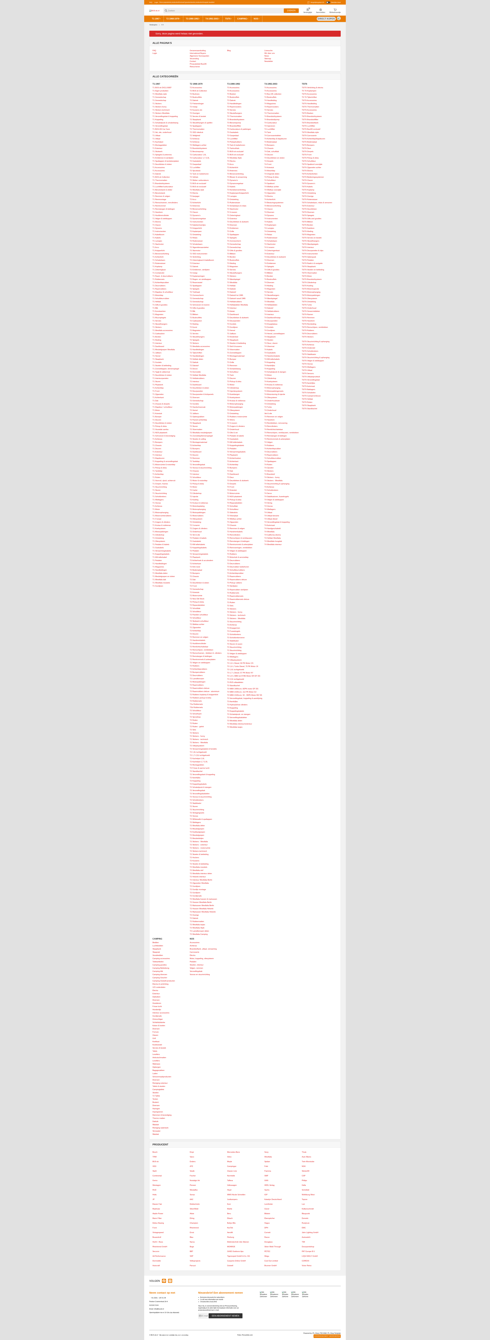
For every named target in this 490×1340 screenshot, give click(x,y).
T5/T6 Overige (308, 196)
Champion (194, 1223)
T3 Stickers (231, 276)
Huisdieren (156, 1003)
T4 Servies (268, 110)
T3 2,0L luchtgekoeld (235, 679)
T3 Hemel (231, 330)
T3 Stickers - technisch (236, 615)
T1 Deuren (156, 420)
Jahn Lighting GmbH (310, 1232)
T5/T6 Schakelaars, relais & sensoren (317, 203)
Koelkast (155, 1041)
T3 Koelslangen (233, 394)
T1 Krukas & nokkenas (161, 525)
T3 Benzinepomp (234, 123)
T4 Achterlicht (269, 199)
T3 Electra (231, 161)
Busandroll (156, 1237)
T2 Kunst (193, 327)
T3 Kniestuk (232, 490)
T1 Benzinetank (158, 193)
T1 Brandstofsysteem (161, 183)
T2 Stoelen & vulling (198, 439)
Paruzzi (193, 1265)
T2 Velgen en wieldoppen (200, 663)
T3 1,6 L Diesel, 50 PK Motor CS (240, 663)
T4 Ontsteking (270, 231)
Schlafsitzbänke (158, 1022)
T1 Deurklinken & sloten (162, 164)
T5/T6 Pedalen (308, 260)
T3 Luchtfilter (232, 139)
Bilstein (267, 1213)
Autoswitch (306, 1237)
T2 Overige (194, 915)
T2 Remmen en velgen (199, 637)
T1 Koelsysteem (159, 528)
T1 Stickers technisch (161, 110)
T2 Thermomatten (197, 129)
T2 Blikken (194, 314)
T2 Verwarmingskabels (199, 554)
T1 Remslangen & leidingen (163, 209)
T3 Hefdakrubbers (234, 302)
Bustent (155, 1102)
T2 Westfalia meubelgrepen (201, 433)
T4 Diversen (269, 212)
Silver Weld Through (272, 1247)
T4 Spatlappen (270, 461)
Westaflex (194, 1190)
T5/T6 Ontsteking (309, 193)
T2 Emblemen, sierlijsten (200, 270)
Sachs (266, 1190)
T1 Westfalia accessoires (162, 330)
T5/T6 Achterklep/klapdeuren (313, 139)
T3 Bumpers (232, 468)
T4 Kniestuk (269, 167)
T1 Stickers (157, 103)
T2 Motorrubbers (196, 516)
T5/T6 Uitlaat (307, 370)
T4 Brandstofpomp (271, 119)
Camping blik (157, 971)
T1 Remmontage (159, 199)
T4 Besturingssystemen (273, 203)
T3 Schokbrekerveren (236, 638)
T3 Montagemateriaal (235, 356)
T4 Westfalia (269, 302)
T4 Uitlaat (268, 512)
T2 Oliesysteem (196, 519)
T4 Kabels (268, 222)
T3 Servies (231, 110)
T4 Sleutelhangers (271, 295)
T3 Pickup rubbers (234, 583)
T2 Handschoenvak (197, 407)
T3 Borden (231, 257)
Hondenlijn (156, 1010)
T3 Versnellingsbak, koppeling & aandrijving (244, 698)
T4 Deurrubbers (270, 452)
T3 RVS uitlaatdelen (235, 682)
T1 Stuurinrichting (159, 487)
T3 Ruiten (231, 602)
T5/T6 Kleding (307, 231)
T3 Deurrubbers (233, 560)
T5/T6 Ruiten (307, 402)
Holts (154, 1195)
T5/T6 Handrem (308, 321)
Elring (192, 1218)
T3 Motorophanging (235, 404)
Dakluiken (156, 997)
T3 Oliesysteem (233, 410)
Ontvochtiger (157, 1019)
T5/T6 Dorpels (307, 151)
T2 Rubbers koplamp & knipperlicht (204, 695)
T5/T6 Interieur (308, 247)
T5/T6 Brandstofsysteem (312, 116)
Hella (304, 1185)
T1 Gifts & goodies (159, 305)
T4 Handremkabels (272, 356)
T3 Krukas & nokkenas (236, 401)
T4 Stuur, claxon (271, 343)
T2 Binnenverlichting (198, 209)
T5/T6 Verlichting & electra (312, 88)
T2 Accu (193, 199)
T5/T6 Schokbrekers (310, 351)
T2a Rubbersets (196, 704)
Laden (155, 1073)
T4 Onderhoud (270, 410)
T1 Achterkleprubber (160, 282)
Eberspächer (269, 1218)
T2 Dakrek (194, 100)
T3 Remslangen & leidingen (238, 541)
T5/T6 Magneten (308, 234)
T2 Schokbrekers (197, 800)
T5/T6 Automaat (308, 386)
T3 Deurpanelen (233, 321)
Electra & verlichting (160, 984)
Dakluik (155, 1121)
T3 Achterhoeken (234, 458)
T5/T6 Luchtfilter (308, 126)
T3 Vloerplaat (232, 516)
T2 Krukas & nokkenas (199, 503)
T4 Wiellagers (269, 509)
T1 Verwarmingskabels (161, 551)
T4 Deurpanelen (271, 321)
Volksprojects (195, 1261)
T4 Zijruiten (269, 468)
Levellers (156, 1054)
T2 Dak (193, 580)
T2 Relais (193, 238)
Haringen (156, 1109)
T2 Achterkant (195, 564)
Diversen (156, 1000)
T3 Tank (230, 375)
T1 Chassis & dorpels (161, 404)
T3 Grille (230, 231)
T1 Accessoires (158, 167)
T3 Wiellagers (232, 657)
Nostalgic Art (195, 1180)
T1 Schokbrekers (159, 496)
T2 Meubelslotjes (197, 838)
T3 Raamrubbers (234, 576)
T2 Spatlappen (196, 126)
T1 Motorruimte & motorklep (163, 464)
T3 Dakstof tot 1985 (235, 295)
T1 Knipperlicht (158, 250)
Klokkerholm (195, 1204)
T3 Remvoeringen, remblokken (239, 548)
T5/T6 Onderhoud (309, 308)
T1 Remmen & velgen (161, 196)
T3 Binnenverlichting (235, 174)
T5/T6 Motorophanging (311, 292)
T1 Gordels (157, 362)
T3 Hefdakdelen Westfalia (237, 305)
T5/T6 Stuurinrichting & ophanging (315, 341)
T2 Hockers (194, 857)
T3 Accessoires (233, 88)
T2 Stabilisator (195, 803)
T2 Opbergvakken (197, 417)
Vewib (192, 1171)
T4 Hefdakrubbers (271, 311)
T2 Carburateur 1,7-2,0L (200, 158)
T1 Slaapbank (158, 359)
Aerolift (230, 1232)
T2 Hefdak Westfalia (198, 375)
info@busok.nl (159, 1309)
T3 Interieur (232, 308)
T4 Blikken (268, 273)
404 (162, 25)
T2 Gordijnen (195, 886)
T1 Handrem (157, 212)
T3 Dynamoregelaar (235, 183)
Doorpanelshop (308, 1247)
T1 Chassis (157, 445)
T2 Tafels (156, 1096)
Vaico (192, 1157)
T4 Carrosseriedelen (272, 135)
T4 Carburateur (270, 123)
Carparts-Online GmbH (236, 1261)
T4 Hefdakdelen (270, 305)
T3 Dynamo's (232, 180)
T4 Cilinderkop (270, 378)
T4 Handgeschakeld (272, 528)
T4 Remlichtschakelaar (273, 429)
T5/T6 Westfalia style (310, 132)
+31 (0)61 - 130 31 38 (158, 1298)
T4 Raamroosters (271, 107)
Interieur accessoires (160, 1013)
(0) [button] (317, 2)
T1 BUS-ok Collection (161, 177)
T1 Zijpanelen (158, 394)
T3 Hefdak (231, 286)
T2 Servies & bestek (198, 116)
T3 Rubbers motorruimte (237, 417)
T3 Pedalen (231, 449)
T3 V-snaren (232, 212)
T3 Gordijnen (232, 327)
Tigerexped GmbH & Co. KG (238, 1256)
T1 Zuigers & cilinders (161, 522)
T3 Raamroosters (234, 107)
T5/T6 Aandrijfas (308, 383)
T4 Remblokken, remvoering (275, 423)
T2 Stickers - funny (197, 736)
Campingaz (231, 1166)
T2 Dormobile (195, 372)
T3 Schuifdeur (232, 372)
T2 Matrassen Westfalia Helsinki (203, 912)
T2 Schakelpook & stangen (200, 787)
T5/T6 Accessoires (309, 94)
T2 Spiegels (194, 289)
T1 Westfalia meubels (161, 583)
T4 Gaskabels (270, 353)
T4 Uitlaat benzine (271, 516)
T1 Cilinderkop (158, 535)
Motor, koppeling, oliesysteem (202, 958)
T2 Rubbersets (196, 701)
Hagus (267, 1223)
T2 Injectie (194, 496)
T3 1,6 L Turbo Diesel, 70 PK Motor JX (242, 666)
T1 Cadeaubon (158, 334)
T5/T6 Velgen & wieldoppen (313, 361)
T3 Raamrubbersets (235, 596)
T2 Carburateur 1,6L (198, 155)
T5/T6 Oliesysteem (309, 298)
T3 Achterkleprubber (235, 573)
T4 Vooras (268, 506)
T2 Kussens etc (196, 110)
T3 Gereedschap (234, 244)
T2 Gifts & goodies (197, 308)
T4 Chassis (268, 148)
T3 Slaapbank (232, 340)
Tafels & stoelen (158, 1086)
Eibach (230, 1218)
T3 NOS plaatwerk (234, 496)
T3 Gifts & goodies (234, 250)
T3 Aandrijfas (232, 701)
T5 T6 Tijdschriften (309, 97)
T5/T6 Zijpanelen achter (311, 167)
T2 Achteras (194, 139)
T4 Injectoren (269, 126)
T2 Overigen (195, 113)
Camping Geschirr (159, 978)
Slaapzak (156, 952)
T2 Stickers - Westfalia (199, 742)
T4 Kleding (268, 286)
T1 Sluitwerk (157, 151)
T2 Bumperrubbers (197, 672)
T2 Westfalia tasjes (197, 925)
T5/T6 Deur (306, 148)
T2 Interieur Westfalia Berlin (201, 880)
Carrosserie (194, 952)
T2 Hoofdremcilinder (198, 643)
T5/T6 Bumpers (308, 145)
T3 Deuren (231, 378)
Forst (154, 1228)
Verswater (156, 1131)
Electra (155, 990)
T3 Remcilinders (233, 535)
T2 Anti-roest (195, 567)
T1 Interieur (157, 343)
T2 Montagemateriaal (198, 442)
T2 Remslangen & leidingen (201, 656)
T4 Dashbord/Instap (272, 318)
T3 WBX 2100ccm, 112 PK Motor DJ (241, 692)
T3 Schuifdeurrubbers (236, 570)
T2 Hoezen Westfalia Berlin (201, 902)
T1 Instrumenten (159, 231)
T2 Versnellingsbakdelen (200, 794)
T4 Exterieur (269, 254)
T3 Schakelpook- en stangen (238, 714)
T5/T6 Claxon (307, 180)
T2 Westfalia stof (196, 870)
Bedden (155, 942)
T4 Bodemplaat (270, 142)
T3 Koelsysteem (233, 397)
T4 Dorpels (268, 161)
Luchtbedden (157, 946)
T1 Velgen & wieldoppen (162, 218)
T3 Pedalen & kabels (235, 436)
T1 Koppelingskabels (160, 554)
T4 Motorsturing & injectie (274, 394)
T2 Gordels (194, 404)
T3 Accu (230, 164)
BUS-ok (155, 1161)
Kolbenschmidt (308, 1209)
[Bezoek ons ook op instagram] (170, 1281)
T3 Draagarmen (233, 628)
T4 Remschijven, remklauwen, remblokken (281, 433)
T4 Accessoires (270, 88)
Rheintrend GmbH (159, 1247)
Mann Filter (157, 1218)
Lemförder (268, 1204)
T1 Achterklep (158, 388)
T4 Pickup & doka (271, 177)
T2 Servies (194, 334)
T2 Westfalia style (197, 190)
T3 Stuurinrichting (234, 622)
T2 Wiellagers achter (198, 145)
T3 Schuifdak (232, 506)
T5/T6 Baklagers (308, 389)
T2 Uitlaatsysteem (197, 746)
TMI (303, 1242)
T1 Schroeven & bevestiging (163, 436)
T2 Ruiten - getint (197, 726)
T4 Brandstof (269, 474)
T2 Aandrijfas (195, 778)
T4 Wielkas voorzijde (272, 190)
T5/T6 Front (306, 155)
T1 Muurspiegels (159, 318)
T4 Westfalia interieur (273, 544)
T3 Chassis (231, 525)
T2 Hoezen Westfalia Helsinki (201, 909)
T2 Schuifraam (196, 714)
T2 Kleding (194, 324)
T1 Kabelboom (158, 234)
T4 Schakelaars (270, 241)
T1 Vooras (156, 503)
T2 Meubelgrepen (197, 829)
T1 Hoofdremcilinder (160, 215)
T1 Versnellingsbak (160, 126)
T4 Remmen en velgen (273, 417)
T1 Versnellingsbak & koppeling (165, 116)
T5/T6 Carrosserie (309, 135)
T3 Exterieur (232, 218)
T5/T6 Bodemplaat (309, 142)
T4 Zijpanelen (269, 193)
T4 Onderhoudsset (272, 401)
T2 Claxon (194, 212)
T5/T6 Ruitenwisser (309, 199)
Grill (154, 1038)
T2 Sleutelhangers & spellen (201, 123)
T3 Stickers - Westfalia (236, 618)
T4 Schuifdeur (270, 180)
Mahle (229, 1209)
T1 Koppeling (157, 119)
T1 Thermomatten (159, 180)
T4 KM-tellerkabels (272, 359)
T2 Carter (194, 490)
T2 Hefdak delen (196, 359)
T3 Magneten (232, 266)
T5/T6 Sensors (308, 373)
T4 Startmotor (270, 244)
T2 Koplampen (196, 231)
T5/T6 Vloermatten (309, 273)
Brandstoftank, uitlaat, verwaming (203, 949)
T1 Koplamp (157, 266)
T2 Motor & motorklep (198, 480)
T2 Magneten (195, 330)
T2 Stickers (194, 343)
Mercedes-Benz (233, 1152)
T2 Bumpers (195, 449)
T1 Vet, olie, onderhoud (161, 132)
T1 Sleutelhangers (159, 324)
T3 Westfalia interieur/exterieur (239, 724)
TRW (154, 1157)
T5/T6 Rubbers (308, 330)
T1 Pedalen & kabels (160, 544)
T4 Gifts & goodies (271, 270)
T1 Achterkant (158, 397)
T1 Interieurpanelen (160, 378)
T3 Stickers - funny (234, 612)
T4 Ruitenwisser (270, 238)
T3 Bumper (231, 359)
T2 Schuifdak (195, 608)
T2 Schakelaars (196, 244)
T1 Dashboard (158, 346)
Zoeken (291, 10)
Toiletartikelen (158, 962)
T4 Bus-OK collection (272, 94)
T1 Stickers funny (159, 107)
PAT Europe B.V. (308, 1251)
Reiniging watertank (160, 1128)
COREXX (305, 1261)
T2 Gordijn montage (198, 889)
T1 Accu (155, 247)
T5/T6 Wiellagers (309, 367)
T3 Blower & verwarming (237, 177)
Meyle (229, 1161)
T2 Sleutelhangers (197, 337)
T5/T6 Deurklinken (309, 209)
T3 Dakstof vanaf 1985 (236, 298)
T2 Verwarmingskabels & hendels (203, 749)
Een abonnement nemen (225, 1316)
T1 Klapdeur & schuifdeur (162, 292)
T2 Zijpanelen (195, 627)
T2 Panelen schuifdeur (199, 615)
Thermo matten (158, 1118)
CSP (303, 1176)
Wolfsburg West (308, 1195)
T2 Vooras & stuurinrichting (201, 468)
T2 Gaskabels (195, 161)
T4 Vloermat (269, 346)
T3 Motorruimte (233, 493)
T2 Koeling (194, 500)
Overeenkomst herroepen (327, 1336)
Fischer (193, 1176)
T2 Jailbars (194, 413)
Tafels (154, 1051)
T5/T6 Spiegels (308, 215)
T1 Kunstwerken (159, 311)
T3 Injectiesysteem (234, 391)
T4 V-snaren (269, 247)
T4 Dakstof (268, 308)
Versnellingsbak (196, 971)
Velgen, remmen (196, 968)
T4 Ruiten (268, 464)
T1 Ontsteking (158, 538)
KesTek (230, 1228)
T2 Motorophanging (198, 509)
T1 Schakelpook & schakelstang (165, 123)
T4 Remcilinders (271, 426)
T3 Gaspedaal (233, 135)
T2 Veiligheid (195, 135)
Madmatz (156, 1209)
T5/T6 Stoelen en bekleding (313, 270)
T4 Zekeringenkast (272, 250)
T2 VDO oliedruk (196, 132)
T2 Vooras (194, 816)
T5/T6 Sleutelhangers (310, 241)
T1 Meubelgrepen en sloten (163, 576)
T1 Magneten (157, 314)
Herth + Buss (157, 1242)
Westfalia (268, 1157)
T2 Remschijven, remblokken (201, 650)
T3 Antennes (232, 171)
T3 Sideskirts (232, 512)
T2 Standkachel (196, 771)
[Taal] (339, 18)
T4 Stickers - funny (272, 477)
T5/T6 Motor (307, 276)
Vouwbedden (157, 955)
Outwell (230, 1265)
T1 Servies (156, 321)
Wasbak (155, 1125)
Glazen (155, 1035)
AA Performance (159, 1256)
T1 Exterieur (157, 148)
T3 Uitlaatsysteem (234, 660)
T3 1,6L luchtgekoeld (235, 669)
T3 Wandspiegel (233, 279)
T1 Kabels (156, 238)
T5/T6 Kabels (307, 187)
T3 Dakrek (231, 100)
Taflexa (230, 1180)
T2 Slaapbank (195, 119)
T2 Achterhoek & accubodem (201, 560)
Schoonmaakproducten (161, 1077)
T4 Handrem (269, 420)
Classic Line (232, 1171)
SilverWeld (194, 1209)
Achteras (193, 946)
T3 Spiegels (232, 238)
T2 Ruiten (194, 720)
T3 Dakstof (231, 292)
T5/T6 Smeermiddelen (311, 311)
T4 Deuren (268, 155)
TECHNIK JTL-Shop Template (330, 1333)
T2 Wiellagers (195, 822)
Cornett (267, 1232)
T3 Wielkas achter (234, 519)
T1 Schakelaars (158, 260)
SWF (266, 1176)
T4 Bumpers (269, 145)
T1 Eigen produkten (160, 91)
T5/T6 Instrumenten (310, 254)
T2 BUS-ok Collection (198, 91)
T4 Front (267, 164)
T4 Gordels (268, 327)
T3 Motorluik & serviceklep (237, 557)
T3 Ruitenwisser (233, 203)
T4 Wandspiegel (270, 298)
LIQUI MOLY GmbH (310, 1256)
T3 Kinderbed (232, 337)
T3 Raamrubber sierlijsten (237, 590)
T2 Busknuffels (196, 97)
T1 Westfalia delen (160, 573)
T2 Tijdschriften (196, 353)
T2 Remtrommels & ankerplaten (203, 659)
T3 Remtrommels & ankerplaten (240, 544)
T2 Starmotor (195, 250)
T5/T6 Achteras (308, 345)
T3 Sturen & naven (234, 644)
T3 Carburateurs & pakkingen (239, 129)
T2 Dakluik (194, 362)
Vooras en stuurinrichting (200, 974)
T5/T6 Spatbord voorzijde (312, 164)
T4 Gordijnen (269, 330)
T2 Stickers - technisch (199, 739)
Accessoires (194, 942)
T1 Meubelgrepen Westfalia (163, 349)
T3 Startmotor (232, 209)
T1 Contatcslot (158, 273)
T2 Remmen (195, 458)
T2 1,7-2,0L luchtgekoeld (200, 755)
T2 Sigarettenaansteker (199, 247)
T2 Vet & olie (195, 535)
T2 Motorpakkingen (197, 512)
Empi (192, 1152)
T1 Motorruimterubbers (161, 516)
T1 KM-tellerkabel (159, 557)
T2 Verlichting (195, 257)
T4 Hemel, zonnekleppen (274, 334)
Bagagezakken (158, 1070)
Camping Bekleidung (160, 968)
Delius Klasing (158, 1223)
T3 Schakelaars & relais (236, 206)
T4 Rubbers (269, 445)
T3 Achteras (232, 625)
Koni (229, 1204)
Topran (304, 1199)
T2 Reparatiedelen (197, 605)
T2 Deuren (194, 455)
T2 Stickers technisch (198, 851)
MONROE (231, 1247)
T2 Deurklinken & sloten (199, 388)
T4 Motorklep (269, 171)
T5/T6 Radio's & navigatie (312, 263)
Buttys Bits (231, 1223)
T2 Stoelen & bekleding (199, 854)
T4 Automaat (269, 525)
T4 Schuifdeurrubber (272, 458)
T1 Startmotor (158, 244)
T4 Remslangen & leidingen (275, 436)
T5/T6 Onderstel (308, 348)
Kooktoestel (157, 1045)
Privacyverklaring (231, 1306)
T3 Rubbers (232, 554)
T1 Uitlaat (156, 135)
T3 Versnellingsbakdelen (237, 717)
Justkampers (232, 1199)
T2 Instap (193, 107)
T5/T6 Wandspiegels (310, 244)
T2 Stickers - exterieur (199, 845)
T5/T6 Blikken (307, 222)
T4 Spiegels (269, 266)
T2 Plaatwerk (195, 557)
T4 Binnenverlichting (272, 206)
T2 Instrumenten (196, 222)
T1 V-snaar (156, 519)
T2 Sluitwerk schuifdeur (199, 621)
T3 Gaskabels (232, 132)
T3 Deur (230, 477)
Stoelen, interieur (197, 965)
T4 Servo (268, 493)
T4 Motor (268, 375)
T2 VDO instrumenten (198, 254)
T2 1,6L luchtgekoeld (198, 752)
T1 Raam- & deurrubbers (162, 276)
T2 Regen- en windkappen (200, 279)
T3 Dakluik (231, 289)
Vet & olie (268, 413)
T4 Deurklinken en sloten (274, 158)
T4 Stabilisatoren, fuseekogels (276, 496)
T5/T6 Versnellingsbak (311, 380)
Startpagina (153, 25)
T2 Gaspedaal (195, 164)
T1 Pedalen (157, 560)
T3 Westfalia (232, 282)
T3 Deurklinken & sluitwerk (238, 222)
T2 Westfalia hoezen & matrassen (203, 899)
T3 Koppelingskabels (235, 445)
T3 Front (230, 487)
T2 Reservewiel (196, 282)
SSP (191, 1256)
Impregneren (157, 1112)
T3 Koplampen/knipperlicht (238, 193)
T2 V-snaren (195, 525)
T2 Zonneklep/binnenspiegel (201, 436)
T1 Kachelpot (157, 142)
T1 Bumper (157, 417)
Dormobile (156, 1261)
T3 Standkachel (233, 685)
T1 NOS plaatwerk (159, 433)
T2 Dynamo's (195, 215)
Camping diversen (159, 974)
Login (156, 2)
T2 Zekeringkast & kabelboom (202, 260)
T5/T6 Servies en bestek (312, 238)
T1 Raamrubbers (159, 289)
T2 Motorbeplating (197, 506)
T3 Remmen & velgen (236, 528)
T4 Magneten (269, 289)
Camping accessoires (161, 958)
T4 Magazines (270, 103)
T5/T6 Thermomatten (310, 107)
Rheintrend (194, 1228)
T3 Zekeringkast (233, 215)
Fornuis (155, 1032)
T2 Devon (194, 369)
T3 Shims (231, 420)
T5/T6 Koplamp (308, 190)
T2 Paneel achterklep (198, 420)
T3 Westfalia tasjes (234, 727)
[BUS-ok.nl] (154, 10)
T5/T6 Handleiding (309, 103)
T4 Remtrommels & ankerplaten (277, 439)
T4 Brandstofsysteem (273, 116)
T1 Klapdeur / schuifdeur (162, 407)
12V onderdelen (158, 987)
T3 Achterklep (232, 464)
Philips (304, 1180)
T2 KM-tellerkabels (197, 544)
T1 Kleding (156, 340)
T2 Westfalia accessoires (200, 346)
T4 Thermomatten (271, 113)
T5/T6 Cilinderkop (309, 282)
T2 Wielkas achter (197, 624)
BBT (191, 1251)
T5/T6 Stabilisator (309, 354)
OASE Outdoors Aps (235, 1251)
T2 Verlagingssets (197, 813)
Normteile (231, 1176)
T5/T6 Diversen (308, 212)
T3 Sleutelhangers (234, 113)
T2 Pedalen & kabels (198, 538)
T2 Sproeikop (195, 717)
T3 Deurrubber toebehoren (238, 567)
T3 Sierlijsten (232, 586)
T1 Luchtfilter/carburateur (162, 187)
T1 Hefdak (156, 302)
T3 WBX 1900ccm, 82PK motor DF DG (242, 689)
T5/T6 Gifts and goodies (311, 218)
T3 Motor (231, 385)
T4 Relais (268, 234)
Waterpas (156, 1064)
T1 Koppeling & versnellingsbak (165, 461)
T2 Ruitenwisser (196, 241)
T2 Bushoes (194, 94)
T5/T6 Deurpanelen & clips (312, 250)
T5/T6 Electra (307, 171)
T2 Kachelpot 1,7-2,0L (199, 762)
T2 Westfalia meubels (198, 867)
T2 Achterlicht (195, 203)
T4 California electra (272, 535)
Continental (157, 1176)
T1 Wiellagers (158, 500)
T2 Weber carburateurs (199, 180)
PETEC (267, 1251)
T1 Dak (155, 401)
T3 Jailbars (231, 334)
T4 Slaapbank (270, 337)
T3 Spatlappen (233, 234)
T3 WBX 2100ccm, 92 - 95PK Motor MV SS (244, 695)
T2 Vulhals (194, 177)
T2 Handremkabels (197, 640)
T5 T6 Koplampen (309, 91)
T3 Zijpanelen (232, 522)
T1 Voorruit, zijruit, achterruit (163, 480)
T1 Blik (155, 308)
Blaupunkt (306, 1213)
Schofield (305, 1190)
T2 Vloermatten (196, 429)
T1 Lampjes (157, 241)
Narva (192, 1242)
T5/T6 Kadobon (308, 228)
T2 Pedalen (194, 551)
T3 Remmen (232, 365)
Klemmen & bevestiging (162, 1115)
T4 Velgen (268, 442)
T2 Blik (192, 311)
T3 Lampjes (232, 196)
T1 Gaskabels (158, 548)
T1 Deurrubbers (158, 286)
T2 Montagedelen (197, 765)
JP (153, 1199)
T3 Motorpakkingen (235, 407)
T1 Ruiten (156, 477)
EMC (304, 1228)
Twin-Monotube (308, 1161)
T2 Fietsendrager (197, 103)
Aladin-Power (157, 1213)
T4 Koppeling (269, 362)
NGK (304, 1166)
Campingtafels (158, 1089)
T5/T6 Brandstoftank (310, 123)
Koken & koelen (158, 1025)
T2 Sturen (194, 426)
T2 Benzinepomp (197, 151)
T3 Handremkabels (235, 532)
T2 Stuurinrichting (197, 810)
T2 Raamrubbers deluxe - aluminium (204, 691)
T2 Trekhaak (195, 292)
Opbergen (156, 1067)
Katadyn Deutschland (273, 1199)
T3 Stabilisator (233, 641)
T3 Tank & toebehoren (236, 145)
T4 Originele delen (271, 174)
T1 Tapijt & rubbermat (161, 372)
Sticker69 (305, 1171)
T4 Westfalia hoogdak (273, 541)
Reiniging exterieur (160, 1083)
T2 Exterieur (195, 263)
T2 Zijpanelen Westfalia (199, 883)
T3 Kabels (231, 187)
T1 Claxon (156, 225)
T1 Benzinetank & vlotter (162, 190)
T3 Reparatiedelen (234, 503)
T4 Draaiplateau (270, 324)
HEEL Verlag (269, 1185)
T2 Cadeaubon (196, 321)
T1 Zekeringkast (159, 270)
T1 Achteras (157, 439)
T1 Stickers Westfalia (160, 113)
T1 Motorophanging (160, 512)
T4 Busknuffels (270, 97)
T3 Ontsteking (232, 199)
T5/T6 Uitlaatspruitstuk (311, 377)
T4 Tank (267, 132)
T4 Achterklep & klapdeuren (275, 139)
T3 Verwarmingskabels (236, 452)
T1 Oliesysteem (158, 541)
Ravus (267, 1237)
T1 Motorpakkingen (160, 532)
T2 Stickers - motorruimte (200, 848)
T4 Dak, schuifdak (271, 151)
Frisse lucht (157, 1006)
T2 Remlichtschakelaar (199, 647)
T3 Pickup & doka (234, 381)
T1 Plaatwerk (157, 385)
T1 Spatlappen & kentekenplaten (165, 161)
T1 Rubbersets (158, 279)
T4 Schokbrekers (271, 490)
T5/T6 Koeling (307, 286)
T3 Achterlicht (232, 167)
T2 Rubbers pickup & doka (200, 698)
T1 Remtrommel (159, 206)
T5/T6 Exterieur (308, 206)
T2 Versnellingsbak (197, 464)
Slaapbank (156, 949)
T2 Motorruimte (196, 595)
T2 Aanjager (195, 196)
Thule (304, 1152)
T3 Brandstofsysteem (235, 119)
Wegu (266, 1256)
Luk (303, 1204)
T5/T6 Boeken (307, 113)
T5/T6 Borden (307, 225)
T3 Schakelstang (234, 369)
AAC (191, 1199)
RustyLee (305, 1223)
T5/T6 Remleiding (309, 324)
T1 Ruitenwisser (159, 263)
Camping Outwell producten (163, 981)
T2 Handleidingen (197, 349)
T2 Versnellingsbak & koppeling (202, 774)
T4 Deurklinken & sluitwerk (275, 257)
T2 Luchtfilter (195, 167)
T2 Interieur (194, 381)
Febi (266, 1166)
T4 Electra (268, 196)
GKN (266, 1180)
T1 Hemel (156, 356)
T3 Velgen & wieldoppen (237, 551)
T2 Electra (194, 193)
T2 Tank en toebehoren (199, 174)
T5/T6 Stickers (308, 337)
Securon (155, 1251)
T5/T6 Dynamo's (308, 183)
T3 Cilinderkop (233, 388)
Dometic (305, 1218)
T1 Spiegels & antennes (162, 155)
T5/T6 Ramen (307, 314)
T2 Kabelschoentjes (198, 225)
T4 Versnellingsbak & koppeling (277, 522)
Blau (191, 1237)
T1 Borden (156, 337)
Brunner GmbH (270, 1265)
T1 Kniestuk (157, 413)
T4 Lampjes (269, 228)
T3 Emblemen (232, 228)
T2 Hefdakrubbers (197, 378)
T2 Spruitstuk (195, 171)
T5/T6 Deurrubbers (309, 334)
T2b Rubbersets (196, 707)
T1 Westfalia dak (159, 580)
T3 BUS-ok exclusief (235, 151)
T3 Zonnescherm (234, 241)
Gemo (154, 1180)
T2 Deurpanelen (196, 391)
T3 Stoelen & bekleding (236, 343)
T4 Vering (268, 503)
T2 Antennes (195, 206)
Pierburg (230, 1237)
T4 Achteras (269, 487)
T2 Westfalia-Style (197, 928)
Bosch (154, 1152)
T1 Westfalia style (159, 94)
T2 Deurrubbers (196, 675)
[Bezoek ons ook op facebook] (164, 1281)
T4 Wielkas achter (271, 187)
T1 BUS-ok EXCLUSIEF (162, 88)
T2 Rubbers (194, 666)
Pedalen (193, 962)
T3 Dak (230, 471)
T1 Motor (156, 410)
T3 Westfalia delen (234, 721)
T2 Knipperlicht (196, 228)
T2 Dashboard (195, 385)
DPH (266, 1228)
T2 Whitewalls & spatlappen (201, 819)
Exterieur (156, 994)
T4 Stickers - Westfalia (273, 480)
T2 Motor (193, 487)
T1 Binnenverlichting (160, 254)
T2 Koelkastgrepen (197, 832)
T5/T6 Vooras (307, 364)
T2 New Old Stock (197, 599)
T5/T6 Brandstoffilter (310, 119)
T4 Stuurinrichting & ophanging (276, 484)
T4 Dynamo (269, 215)
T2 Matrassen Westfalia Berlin (202, 905)
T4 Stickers (268, 471)
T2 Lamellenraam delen (199, 931)
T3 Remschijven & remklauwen (239, 538)
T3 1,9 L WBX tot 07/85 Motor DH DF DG (243, 676)
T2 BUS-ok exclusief (198, 183)
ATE (191, 1166)
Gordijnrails (157, 1016)
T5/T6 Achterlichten (309, 174)
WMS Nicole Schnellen (236, 1195)
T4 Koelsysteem (270, 381)
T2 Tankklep (195, 461)
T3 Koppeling (232, 708)
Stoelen (155, 1093)
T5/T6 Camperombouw (311, 396)
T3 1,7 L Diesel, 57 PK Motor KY (240, 673)
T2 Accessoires (196, 88)
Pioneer (193, 1185)
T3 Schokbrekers (234, 634)
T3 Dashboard (233, 314)
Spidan (267, 1161)
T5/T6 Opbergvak (309, 257)
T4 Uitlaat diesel (270, 519)
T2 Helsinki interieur (198, 877)
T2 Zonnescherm (197, 295)
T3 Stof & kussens (234, 346)
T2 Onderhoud (196, 532)
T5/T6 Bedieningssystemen (313, 177)
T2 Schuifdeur (195, 477)
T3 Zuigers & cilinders (236, 426)
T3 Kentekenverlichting (236, 190)
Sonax (192, 1195)
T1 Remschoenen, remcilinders (165, 203)
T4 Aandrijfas (269, 365)
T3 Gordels (231, 324)
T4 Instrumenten (271, 218)
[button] (339, 1281)
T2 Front (193, 586)
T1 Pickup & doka (159, 426)
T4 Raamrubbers (271, 455)
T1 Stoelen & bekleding (161, 365)
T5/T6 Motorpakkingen (311, 295)
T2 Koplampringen (197, 276)
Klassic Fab (157, 1204)
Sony (266, 1152)
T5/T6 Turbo (307, 305)
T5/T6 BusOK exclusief (311, 129)
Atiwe (192, 1213)
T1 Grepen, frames (160, 484)
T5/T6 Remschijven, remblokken (315, 327)
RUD (154, 1190)
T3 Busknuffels (233, 97)
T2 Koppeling (195, 781)
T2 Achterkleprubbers (198, 669)
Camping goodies (159, 965)
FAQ (150, 2)
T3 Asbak (231, 311)
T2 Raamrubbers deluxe (199, 688)
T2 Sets (193, 730)
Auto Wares (306, 1157)
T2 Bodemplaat (196, 570)
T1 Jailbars (156, 353)
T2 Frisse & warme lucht (199, 768)
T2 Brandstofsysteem (198, 148)
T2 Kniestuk (194, 592)
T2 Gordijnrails (196, 896)
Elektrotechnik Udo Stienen (238, 1242)
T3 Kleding (231, 263)
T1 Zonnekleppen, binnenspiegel (165, 369)
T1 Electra (156, 222)
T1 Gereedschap (159, 97)
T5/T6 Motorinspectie (310, 289)
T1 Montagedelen (159, 145)
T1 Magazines (158, 567)
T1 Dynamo (157, 228)
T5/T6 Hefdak (307, 399)
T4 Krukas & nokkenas (273, 385)
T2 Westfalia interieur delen (201, 873)
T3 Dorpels (231, 484)
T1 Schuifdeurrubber (160, 298)
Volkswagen (232, 1185)
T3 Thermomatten (234, 116)
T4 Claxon (268, 209)
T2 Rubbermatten (197, 921)
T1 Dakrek (156, 174)
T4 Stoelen (268, 340)
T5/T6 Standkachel (309, 409)
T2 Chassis (194, 471)
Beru (229, 1213)
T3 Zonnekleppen (234, 353)
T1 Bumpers (157, 442)
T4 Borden (268, 276)
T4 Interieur (269, 314)
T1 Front (156, 391)
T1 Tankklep (157, 471)
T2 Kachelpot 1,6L (197, 758)
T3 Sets (230, 606)
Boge (192, 1247)
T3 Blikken (231, 254)
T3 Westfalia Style (234, 158)
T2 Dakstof (194, 365)
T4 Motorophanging (272, 388)
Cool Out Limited (271, 1261)
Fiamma (267, 1171)
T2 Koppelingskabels (198, 548)
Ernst (192, 1232)
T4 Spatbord (269, 183)
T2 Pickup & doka (197, 484)
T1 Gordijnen (157, 586)
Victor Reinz (306, 1265)
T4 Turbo (268, 407)
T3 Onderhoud (233, 429)
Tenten (155, 1099)
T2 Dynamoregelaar (198, 218)
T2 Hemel (194, 410)
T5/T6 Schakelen (309, 393)
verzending (184, 1335)
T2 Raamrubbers (197, 685)
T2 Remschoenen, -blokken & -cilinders (206, 653)
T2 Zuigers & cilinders (198, 528)
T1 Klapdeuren (158, 458)
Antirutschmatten (159, 1057)
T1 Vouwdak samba (160, 429)
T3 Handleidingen (234, 103)
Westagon (156, 1185)
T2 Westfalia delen (197, 825)
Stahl (154, 1171)
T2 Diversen (195, 397)
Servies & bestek (159, 1048)
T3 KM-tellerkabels (234, 442)
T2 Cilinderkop (195, 493)
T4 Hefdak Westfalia (272, 538)
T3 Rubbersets (233, 593)
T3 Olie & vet (232, 433)
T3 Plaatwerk (232, 455)
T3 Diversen (232, 225)
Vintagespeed (158, 1232)
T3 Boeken (231, 94)
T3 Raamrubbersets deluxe (238, 599)
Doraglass (268, 1242)
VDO (154, 1166)
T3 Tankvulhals (233, 148)
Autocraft (156, 1265)
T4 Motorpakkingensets (273, 391)
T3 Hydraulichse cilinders (237, 705)
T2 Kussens (194, 861)
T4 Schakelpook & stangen (275, 372)
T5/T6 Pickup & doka (310, 158)
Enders (192, 1161)
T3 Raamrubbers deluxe (237, 580)
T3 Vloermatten (233, 349)
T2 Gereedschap (196, 298)
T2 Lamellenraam (197, 679)
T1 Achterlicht (157, 257)
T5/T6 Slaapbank (309, 266)
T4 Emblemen (270, 263)
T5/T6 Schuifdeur (309, 161)
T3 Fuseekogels (233, 631)
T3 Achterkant (232, 461)
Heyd (229, 1190)
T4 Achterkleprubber (272, 449)
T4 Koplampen (270, 225)
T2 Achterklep (195, 445)
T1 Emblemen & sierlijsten (163, 158)
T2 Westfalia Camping (199, 934)
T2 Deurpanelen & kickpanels (201, 394)
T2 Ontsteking (195, 234)
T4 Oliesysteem (270, 397)
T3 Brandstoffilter (234, 126)
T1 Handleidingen (159, 564)
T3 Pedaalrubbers (234, 142)
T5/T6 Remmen (308, 318)
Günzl (266, 1209)
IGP (265, 1195)
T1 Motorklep (157, 295)
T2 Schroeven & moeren (200, 305)
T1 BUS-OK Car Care (161, 129)
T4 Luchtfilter (269, 129)
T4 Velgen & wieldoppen (274, 500)
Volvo (229, 1157)
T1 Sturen (156, 381)
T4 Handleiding (270, 100)
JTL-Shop (315, 1333)
